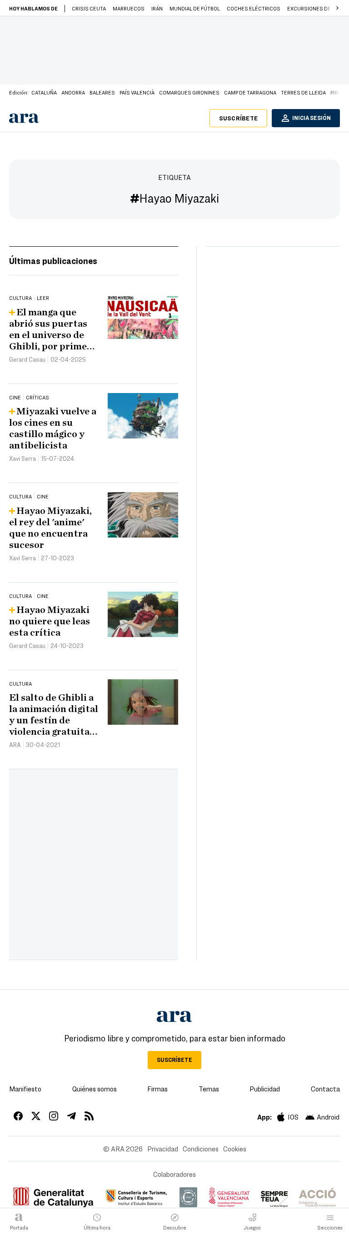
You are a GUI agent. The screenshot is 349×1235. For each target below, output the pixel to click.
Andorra (73, 92)
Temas (209, 1089)
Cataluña (44, 92)
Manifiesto (25, 1089)
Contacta (325, 1089)
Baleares (102, 92)
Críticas (37, 397)
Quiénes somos (94, 1089)
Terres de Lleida (303, 92)
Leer (43, 297)
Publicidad (264, 1089)
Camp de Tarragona (250, 92)
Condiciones (201, 1149)
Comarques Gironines (189, 92)
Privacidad (162, 1149)
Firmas (157, 1089)
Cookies (234, 1149)
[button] (337, 8)
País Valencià (137, 92)
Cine (15, 397)
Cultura (20, 297)
